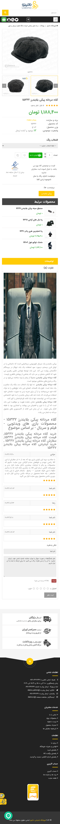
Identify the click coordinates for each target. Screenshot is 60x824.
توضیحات (49, 261)
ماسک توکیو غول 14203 (33, 242)
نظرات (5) (49, 268)
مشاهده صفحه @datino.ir (37, 697)
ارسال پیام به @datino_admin (38, 690)
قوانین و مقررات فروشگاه (48, 746)
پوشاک (42, 26)
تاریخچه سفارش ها (50, 728)
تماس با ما (53, 714)
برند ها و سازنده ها (50, 774)
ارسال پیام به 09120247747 (39, 693)
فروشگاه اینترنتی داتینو (38, 820)
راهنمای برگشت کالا (50, 753)
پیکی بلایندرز (46, 193)
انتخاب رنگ (52, 140)
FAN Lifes (32, 120)
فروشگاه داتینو (52, 26)
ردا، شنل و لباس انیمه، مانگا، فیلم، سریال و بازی (23, 26)
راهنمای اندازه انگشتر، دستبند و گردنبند (43, 757)
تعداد (55, 155)
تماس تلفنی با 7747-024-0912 (40, 679)
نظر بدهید (34, 105)
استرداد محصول (51, 725)
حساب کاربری (52, 771)
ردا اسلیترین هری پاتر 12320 (31, 231)
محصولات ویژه (51, 718)
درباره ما (54, 743)
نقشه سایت (52, 778)
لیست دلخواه (52, 721)
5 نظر (42, 105)
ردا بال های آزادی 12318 (33, 219)
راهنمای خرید (52, 750)
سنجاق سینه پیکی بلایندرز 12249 (29, 208)
